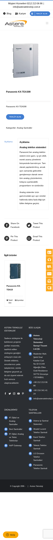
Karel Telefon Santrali (39, 439)
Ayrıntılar (20, 300)
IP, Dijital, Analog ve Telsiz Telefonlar (16, 437)
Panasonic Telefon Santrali (40, 466)
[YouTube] (18, 393)
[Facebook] (5, 393)
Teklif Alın (15, 117)
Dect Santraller (15, 429)
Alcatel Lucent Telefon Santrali (40, 431)
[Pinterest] (23, 393)
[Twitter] (10, 393)
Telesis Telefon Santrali (39, 447)
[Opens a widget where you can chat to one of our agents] (10, 535)
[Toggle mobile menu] (47, 23)
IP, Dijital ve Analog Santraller (14, 421)
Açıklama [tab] (8, 141)
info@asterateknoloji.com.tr (26, 7)
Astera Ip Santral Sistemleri (40, 422)
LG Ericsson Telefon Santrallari (38, 456)
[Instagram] (14, 393)
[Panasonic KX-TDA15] (14, 271)
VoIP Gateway (15, 445)
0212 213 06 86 (35, 3)
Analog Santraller (24, 128)
